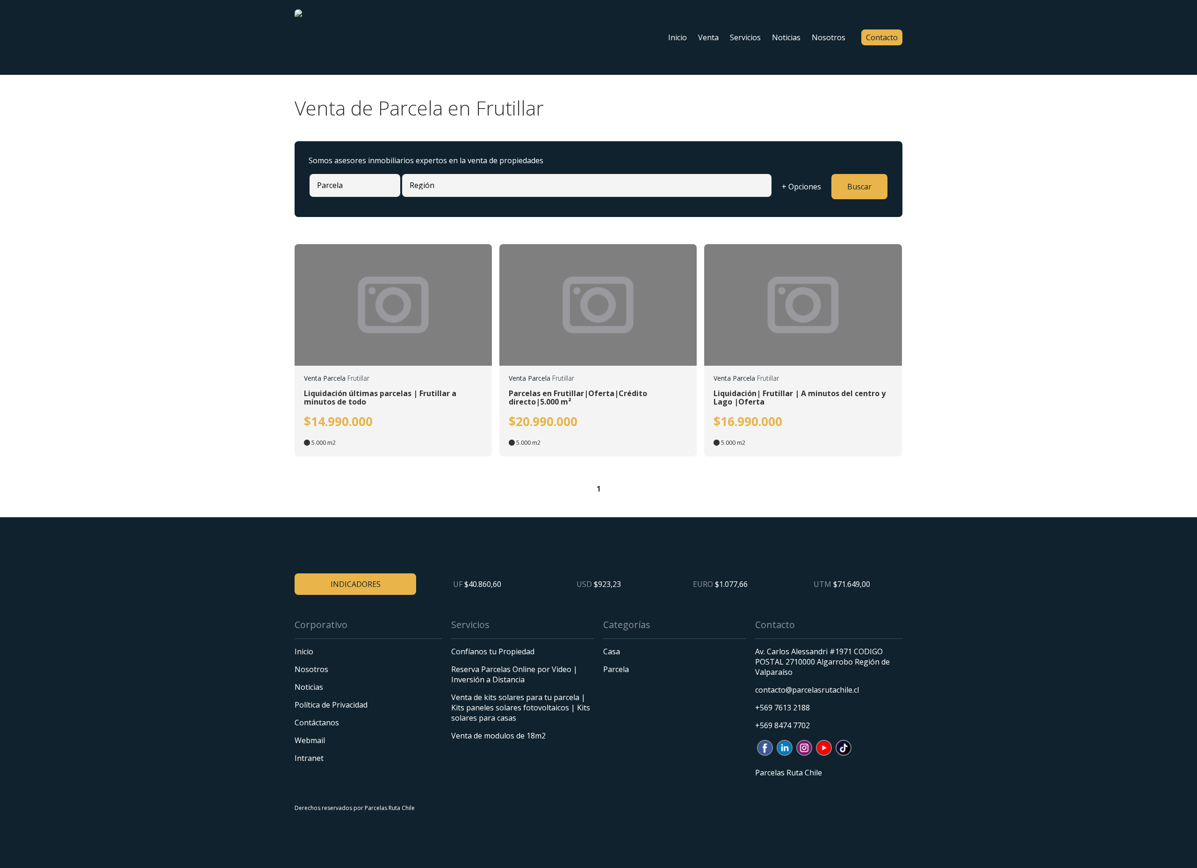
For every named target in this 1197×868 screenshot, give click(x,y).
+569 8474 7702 (782, 725)
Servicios (745, 37)
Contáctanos (317, 722)
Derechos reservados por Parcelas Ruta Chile (355, 808)
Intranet (309, 758)
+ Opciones (801, 186)
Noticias (786, 37)
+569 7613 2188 (782, 707)
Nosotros (828, 37)
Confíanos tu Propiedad (492, 651)
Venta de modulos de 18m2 (498, 736)
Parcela (616, 669)
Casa (611, 651)
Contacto (882, 37)
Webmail (310, 740)
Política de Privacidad (331, 705)
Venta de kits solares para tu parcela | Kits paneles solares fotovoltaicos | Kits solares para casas (520, 707)
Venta (708, 37)
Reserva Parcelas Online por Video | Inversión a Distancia (514, 674)
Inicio (677, 37)
